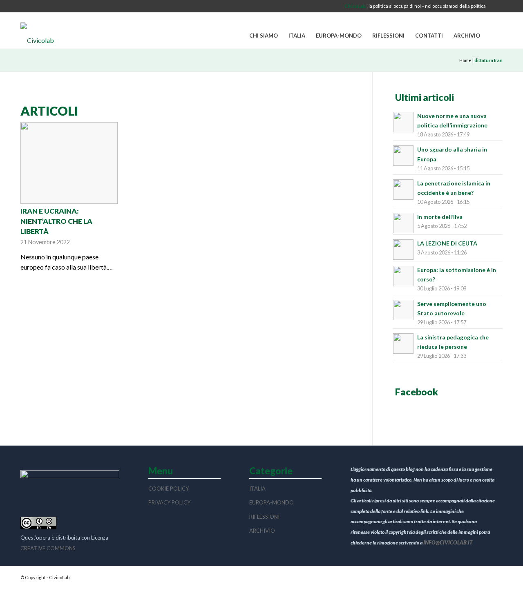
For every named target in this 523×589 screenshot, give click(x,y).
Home (465, 60)
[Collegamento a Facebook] (496, 6)
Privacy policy (169, 502)
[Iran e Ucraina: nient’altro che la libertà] (69, 163)
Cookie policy (168, 488)
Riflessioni (264, 516)
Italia (257, 488)
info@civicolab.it (447, 542)
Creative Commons (48, 548)
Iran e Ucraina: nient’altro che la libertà (56, 221)
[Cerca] (494, 36)
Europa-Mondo (271, 502)
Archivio (262, 530)
